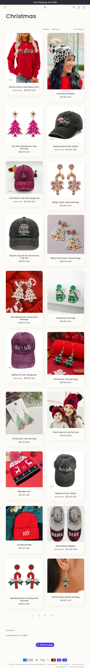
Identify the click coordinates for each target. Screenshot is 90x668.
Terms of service (78, 664)
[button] (5, 7)
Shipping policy (61, 667)
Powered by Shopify (38, 664)
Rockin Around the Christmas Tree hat (24, 257)
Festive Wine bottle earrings (66, 597)
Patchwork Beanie (66, 94)
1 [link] (32, 615)
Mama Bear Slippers (66, 546)
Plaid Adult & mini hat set (66, 432)
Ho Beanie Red (24, 545)
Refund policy (52, 664)
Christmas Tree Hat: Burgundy (24, 198)
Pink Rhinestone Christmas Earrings (24, 318)
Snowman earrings (65, 318)
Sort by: (46, 29)
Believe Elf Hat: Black (65, 493)
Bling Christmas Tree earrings (66, 258)
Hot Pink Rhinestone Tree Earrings (24, 147)
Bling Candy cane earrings (65, 202)
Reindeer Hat (24, 491)
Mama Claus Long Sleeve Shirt (24, 87)
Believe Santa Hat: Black (65, 146)
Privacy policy (65, 664)
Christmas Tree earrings (66, 379)
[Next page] (57, 615)
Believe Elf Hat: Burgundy (24, 375)
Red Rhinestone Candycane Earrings (24, 599)
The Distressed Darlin (23, 664)
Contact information (76, 667)
